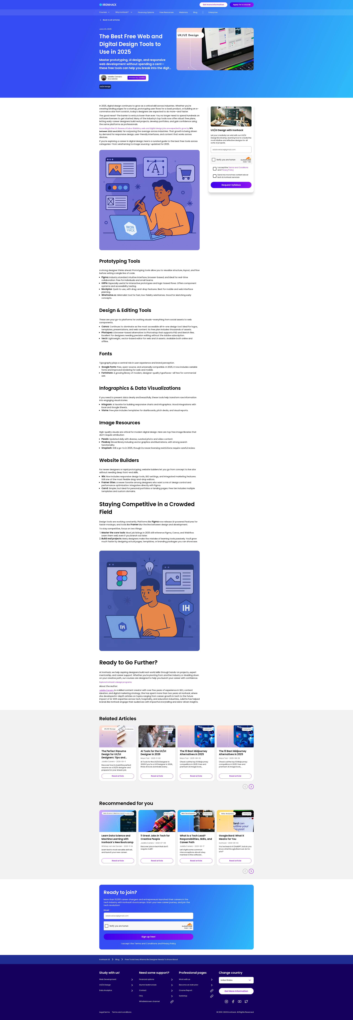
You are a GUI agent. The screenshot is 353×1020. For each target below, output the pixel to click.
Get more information (213, 4)
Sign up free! (148, 936)
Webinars (183, 12)
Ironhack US (104, 959)
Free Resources (167, 12)
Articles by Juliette (137, 77)
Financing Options (146, 12)
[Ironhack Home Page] (108, 4)
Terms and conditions (121, 1012)
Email (107, 910)
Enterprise (213, 12)
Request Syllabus (231, 185)
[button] (104, 12)
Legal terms (104, 1012)
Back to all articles (111, 20)
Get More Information (236, 991)
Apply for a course (241, 4)
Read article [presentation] (118, 776)
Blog (195, 12)
